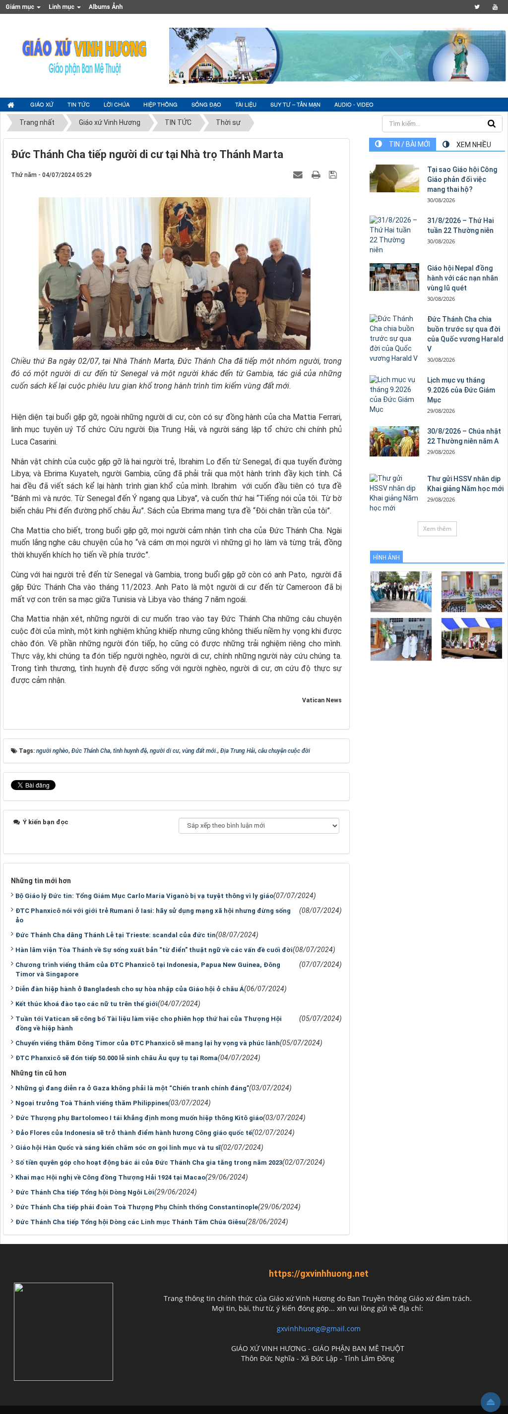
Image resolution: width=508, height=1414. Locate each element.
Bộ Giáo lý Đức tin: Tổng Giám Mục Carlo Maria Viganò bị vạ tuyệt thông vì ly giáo (144, 896)
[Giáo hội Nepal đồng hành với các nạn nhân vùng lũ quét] (394, 277)
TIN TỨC (78, 104)
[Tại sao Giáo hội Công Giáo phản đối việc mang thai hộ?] (394, 178)
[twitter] (477, 6)
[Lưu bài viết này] (334, 174)
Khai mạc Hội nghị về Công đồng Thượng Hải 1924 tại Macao (110, 1177)
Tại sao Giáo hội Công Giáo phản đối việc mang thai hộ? (462, 179)
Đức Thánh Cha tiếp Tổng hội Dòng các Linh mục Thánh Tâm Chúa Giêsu (130, 1222)
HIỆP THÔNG (160, 104)
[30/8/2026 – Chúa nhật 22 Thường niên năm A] (394, 441)
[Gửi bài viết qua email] (299, 174)
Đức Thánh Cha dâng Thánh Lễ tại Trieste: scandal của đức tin (115, 935)
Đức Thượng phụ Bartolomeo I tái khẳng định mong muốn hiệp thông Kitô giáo (139, 1118)
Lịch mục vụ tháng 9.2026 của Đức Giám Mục (461, 390)
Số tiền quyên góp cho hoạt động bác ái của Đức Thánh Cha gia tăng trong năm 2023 (148, 1162)
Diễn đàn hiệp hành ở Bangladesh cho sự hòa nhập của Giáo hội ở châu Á (129, 989)
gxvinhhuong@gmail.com (319, 1328)
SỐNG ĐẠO (206, 104)
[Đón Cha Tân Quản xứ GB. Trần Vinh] (401, 591)
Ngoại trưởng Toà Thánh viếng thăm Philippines (91, 1103)
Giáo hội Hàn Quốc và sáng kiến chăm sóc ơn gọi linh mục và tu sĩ (118, 1147)
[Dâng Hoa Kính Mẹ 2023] (472, 591)
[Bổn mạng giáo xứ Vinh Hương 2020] (401, 638)
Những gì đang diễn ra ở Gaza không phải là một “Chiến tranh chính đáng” (132, 1088)
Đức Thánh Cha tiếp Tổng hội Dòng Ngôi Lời (84, 1192)
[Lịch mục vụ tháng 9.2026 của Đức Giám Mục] (394, 395)
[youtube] (495, 6)
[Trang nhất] (12, 105)
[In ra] (317, 174)
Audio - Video (354, 104)
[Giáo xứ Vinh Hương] (84, 55)
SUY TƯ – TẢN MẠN (295, 104)
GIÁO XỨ (42, 104)
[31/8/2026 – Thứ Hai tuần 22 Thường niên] (394, 235)
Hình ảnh (386, 557)
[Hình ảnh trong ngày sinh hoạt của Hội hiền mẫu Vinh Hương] (472, 637)
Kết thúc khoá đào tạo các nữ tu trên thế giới (86, 1004)
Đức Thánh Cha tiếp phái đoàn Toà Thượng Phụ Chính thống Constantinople (136, 1207)
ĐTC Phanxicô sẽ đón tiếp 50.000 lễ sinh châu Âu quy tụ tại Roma (116, 1058)
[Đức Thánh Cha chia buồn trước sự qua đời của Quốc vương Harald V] (394, 339)
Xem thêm (437, 528)
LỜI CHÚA (116, 104)
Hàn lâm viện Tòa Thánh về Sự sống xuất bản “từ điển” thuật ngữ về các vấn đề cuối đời (154, 950)
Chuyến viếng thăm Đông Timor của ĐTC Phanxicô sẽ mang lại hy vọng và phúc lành (147, 1043)
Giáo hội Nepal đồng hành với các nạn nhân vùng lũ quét (462, 278)
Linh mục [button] (62, 7)
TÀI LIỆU (245, 104)
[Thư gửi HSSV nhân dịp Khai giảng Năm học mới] (394, 493)
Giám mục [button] (20, 7)
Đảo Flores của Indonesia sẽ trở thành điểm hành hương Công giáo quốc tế (133, 1132)
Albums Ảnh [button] (106, 7)
